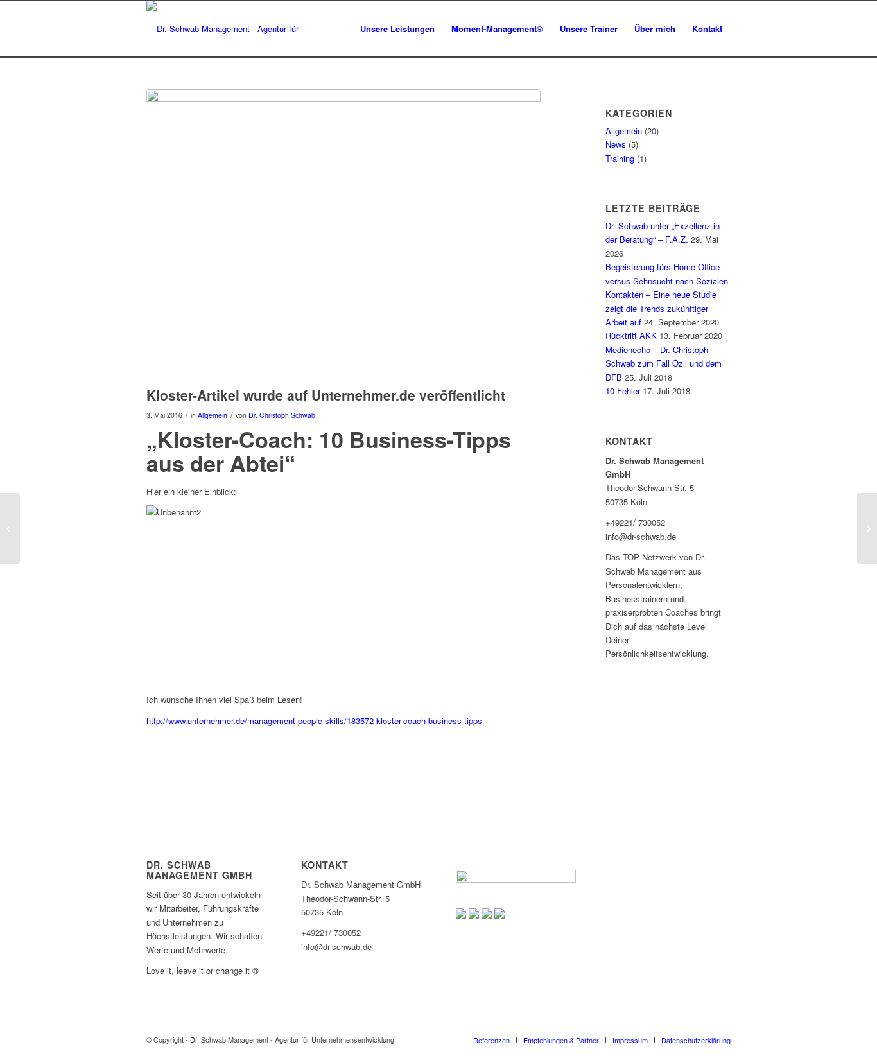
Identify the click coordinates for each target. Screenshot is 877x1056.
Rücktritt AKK (631, 335)
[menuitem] (397, 29)
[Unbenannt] (343, 234)
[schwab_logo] (231, 29)
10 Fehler (622, 391)
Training (619, 158)
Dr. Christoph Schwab (281, 415)
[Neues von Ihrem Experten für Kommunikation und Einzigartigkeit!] (867, 528)
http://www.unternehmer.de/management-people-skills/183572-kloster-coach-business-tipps (314, 720)
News (615, 144)
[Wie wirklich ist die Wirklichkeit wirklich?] (10, 528)
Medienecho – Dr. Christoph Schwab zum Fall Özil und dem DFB (663, 363)
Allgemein (212, 415)
